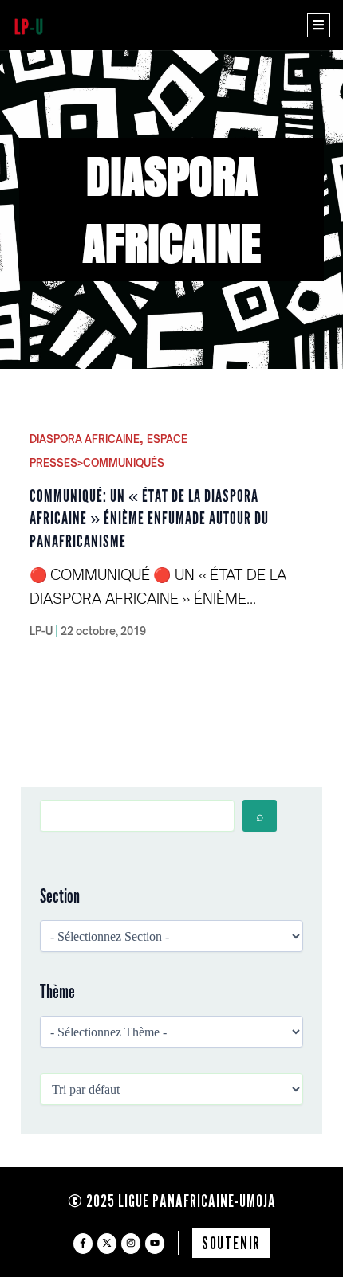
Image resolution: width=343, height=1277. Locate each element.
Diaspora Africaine (85, 439)
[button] (318, 25)
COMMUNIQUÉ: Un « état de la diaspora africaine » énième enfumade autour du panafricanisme (149, 518)
